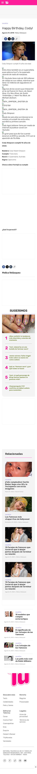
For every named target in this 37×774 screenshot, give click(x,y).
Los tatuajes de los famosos (22, 646)
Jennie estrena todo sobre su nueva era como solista (20, 358)
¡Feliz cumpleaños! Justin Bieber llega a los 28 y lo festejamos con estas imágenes (17, 485)
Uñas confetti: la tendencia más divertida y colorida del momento (20, 338)
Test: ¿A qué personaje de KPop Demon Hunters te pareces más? (19, 377)
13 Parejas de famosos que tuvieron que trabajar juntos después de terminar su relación (18, 550)
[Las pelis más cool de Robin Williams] (8, 658)
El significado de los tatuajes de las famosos (24, 632)
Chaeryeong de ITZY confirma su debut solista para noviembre (19, 388)
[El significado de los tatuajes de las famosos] (8, 629)
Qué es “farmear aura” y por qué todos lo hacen (20, 367)
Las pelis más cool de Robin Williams (23, 660)
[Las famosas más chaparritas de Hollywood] (18, 504)
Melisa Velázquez (20, 33)
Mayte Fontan (19, 491)
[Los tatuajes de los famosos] (8, 645)
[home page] (6, 2)
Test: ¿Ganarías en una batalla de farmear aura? (18, 348)
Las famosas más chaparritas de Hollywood (17, 518)
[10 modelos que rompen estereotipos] (8, 614)
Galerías (5, 23)
